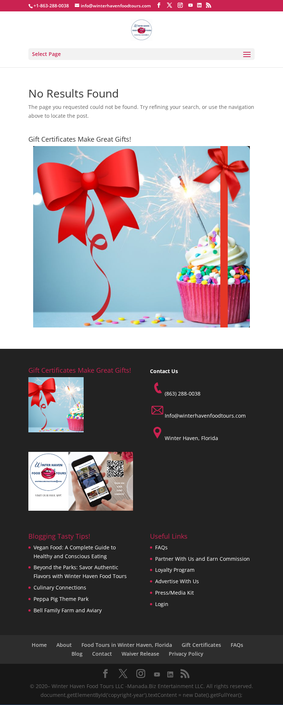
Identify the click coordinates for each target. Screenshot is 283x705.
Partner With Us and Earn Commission (202, 558)
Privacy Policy (186, 653)
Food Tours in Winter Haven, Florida (126, 644)
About (64, 644)
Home (39, 644)
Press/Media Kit (174, 592)
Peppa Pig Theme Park (61, 598)
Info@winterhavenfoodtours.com (205, 415)
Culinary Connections (60, 587)
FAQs (161, 547)
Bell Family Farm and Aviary (68, 610)
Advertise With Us (177, 581)
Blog (77, 653)
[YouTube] (190, 5)
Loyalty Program (175, 569)
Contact (102, 653)
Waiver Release (140, 653)
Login (161, 604)
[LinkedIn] (199, 5)
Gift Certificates (201, 644)
